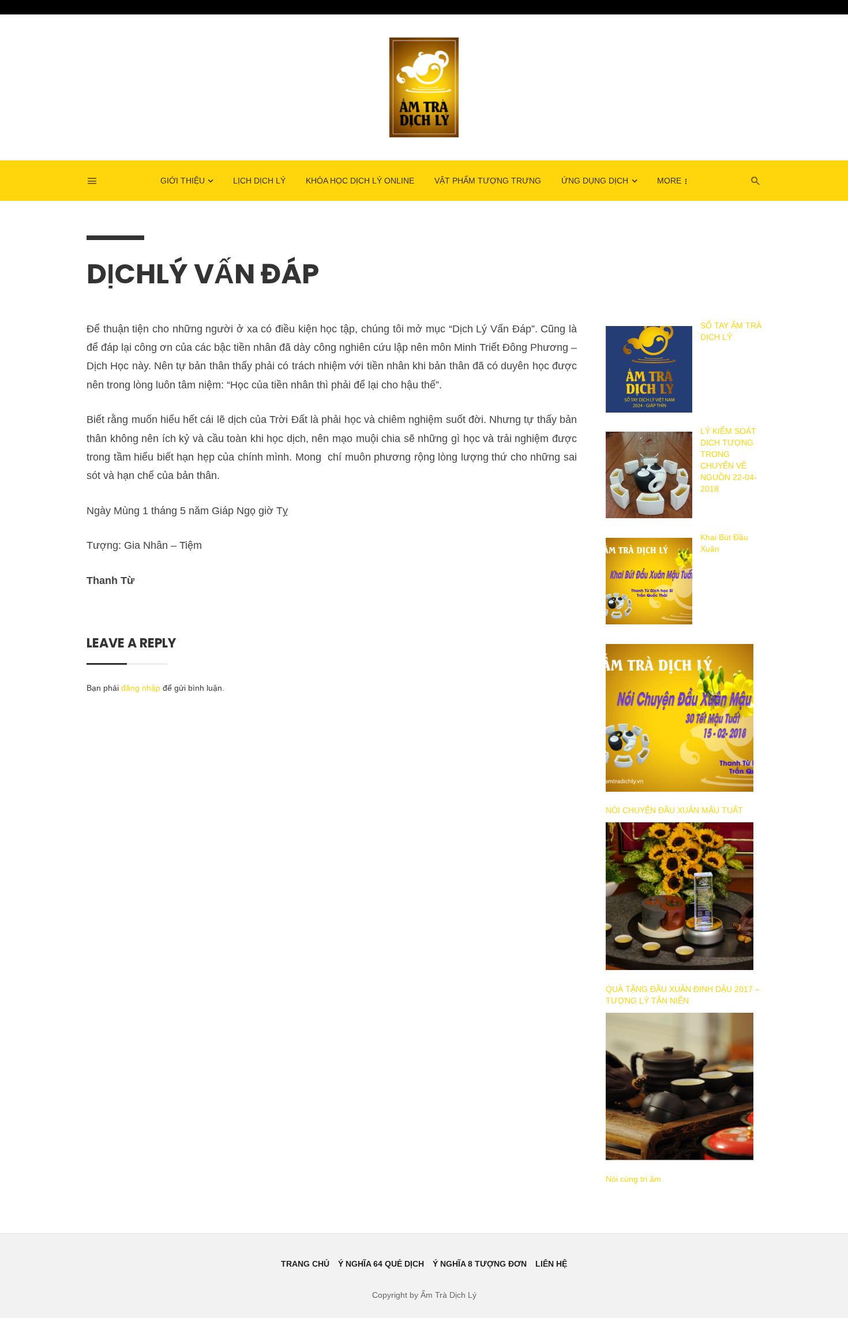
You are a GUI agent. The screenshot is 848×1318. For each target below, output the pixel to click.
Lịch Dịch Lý (259, 180)
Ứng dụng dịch (594, 180)
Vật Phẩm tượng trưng (487, 180)
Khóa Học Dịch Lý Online (360, 180)
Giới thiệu (182, 180)
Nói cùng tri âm (633, 1179)
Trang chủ (305, 1263)
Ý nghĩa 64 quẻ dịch (381, 1263)
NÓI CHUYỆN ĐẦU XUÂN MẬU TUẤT (674, 810)
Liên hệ (551, 1263)
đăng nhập (140, 687)
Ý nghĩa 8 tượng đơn (480, 1263)
